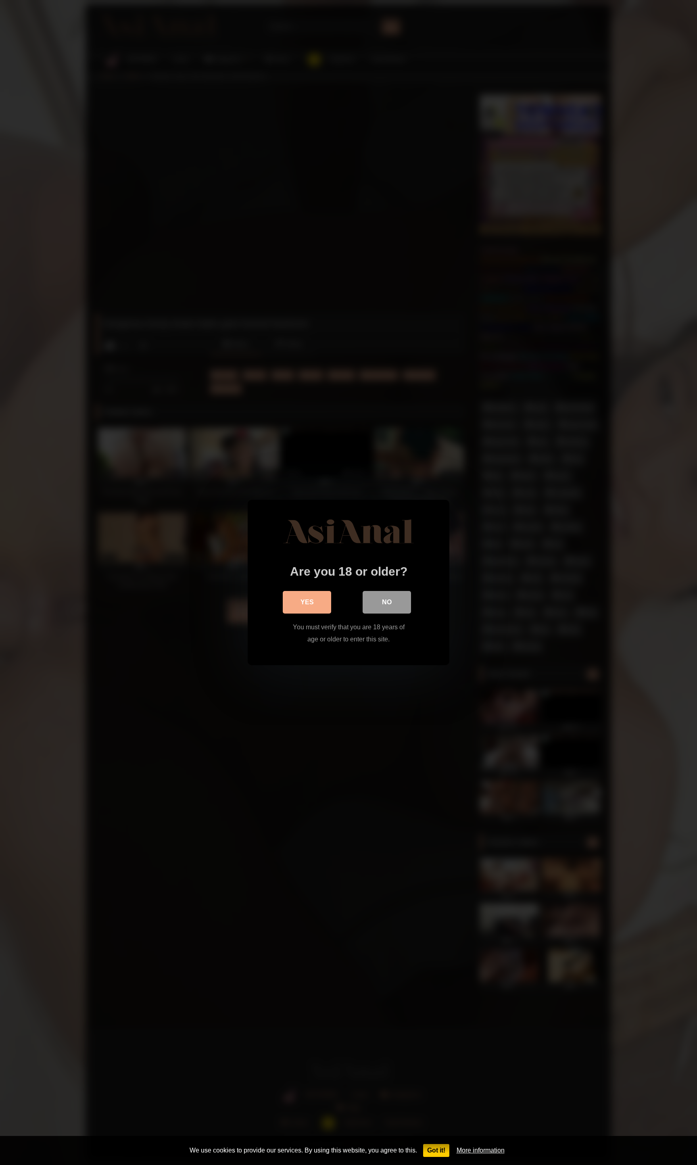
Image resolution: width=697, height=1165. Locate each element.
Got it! (436, 1150)
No (387, 602)
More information (481, 1150)
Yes (307, 602)
